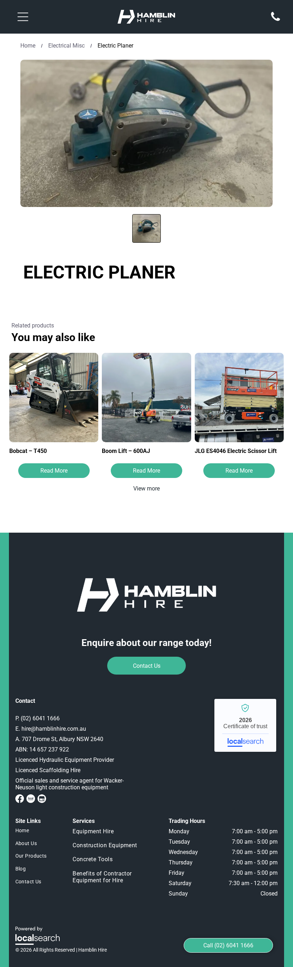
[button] (23, 16)
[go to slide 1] (146, 228)
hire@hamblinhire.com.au (53, 728)
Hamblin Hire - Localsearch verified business (245, 725)
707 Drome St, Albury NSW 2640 (62, 739)
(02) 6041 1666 (40, 718)
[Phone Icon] (275, 20)
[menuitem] (39, 830)
